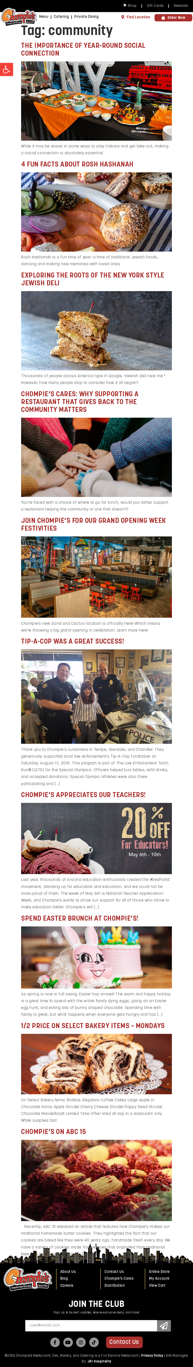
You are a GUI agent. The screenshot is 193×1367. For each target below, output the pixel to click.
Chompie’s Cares (119, 1279)
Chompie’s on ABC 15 (53, 1132)
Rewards (181, 6)
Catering (61, 17)
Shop (132, 6)
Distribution (115, 1286)
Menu (43, 17)
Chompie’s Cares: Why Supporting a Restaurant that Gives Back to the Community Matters (80, 402)
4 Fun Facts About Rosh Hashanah (77, 164)
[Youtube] (68, 1342)
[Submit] (164, 1326)
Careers (67, 1286)
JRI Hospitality (99, 1361)
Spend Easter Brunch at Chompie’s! (80, 918)
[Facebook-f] (55, 1342)
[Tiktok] (94, 1342)
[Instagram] (81, 1342)
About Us (68, 1272)
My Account (159, 1279)
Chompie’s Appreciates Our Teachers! (83, 795)
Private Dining (86, 17)
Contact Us (114, 1272)
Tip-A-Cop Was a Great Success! (72, 641)
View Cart (157, 1286)
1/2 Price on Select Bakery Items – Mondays (93, 1026)
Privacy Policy (152, 1355)
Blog (64, 1279)
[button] (6, 69)
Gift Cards (155, 6)
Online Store (159, 1272)
